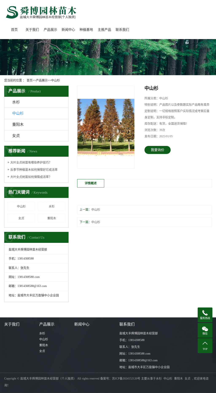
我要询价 (157, 150)
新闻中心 (68, 29)
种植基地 (86, 29)
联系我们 (122, 29)
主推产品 (104, 29)
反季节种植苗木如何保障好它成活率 (34, 169)
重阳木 (18, 124)
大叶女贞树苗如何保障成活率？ (31, 176)
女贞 (16, 136)
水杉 (16, 102)
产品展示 (50, 29)
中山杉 (55, 80)
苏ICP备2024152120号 (126, 378)
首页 (14, 29)
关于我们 (32, 29)
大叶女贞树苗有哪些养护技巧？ (31, 162)
